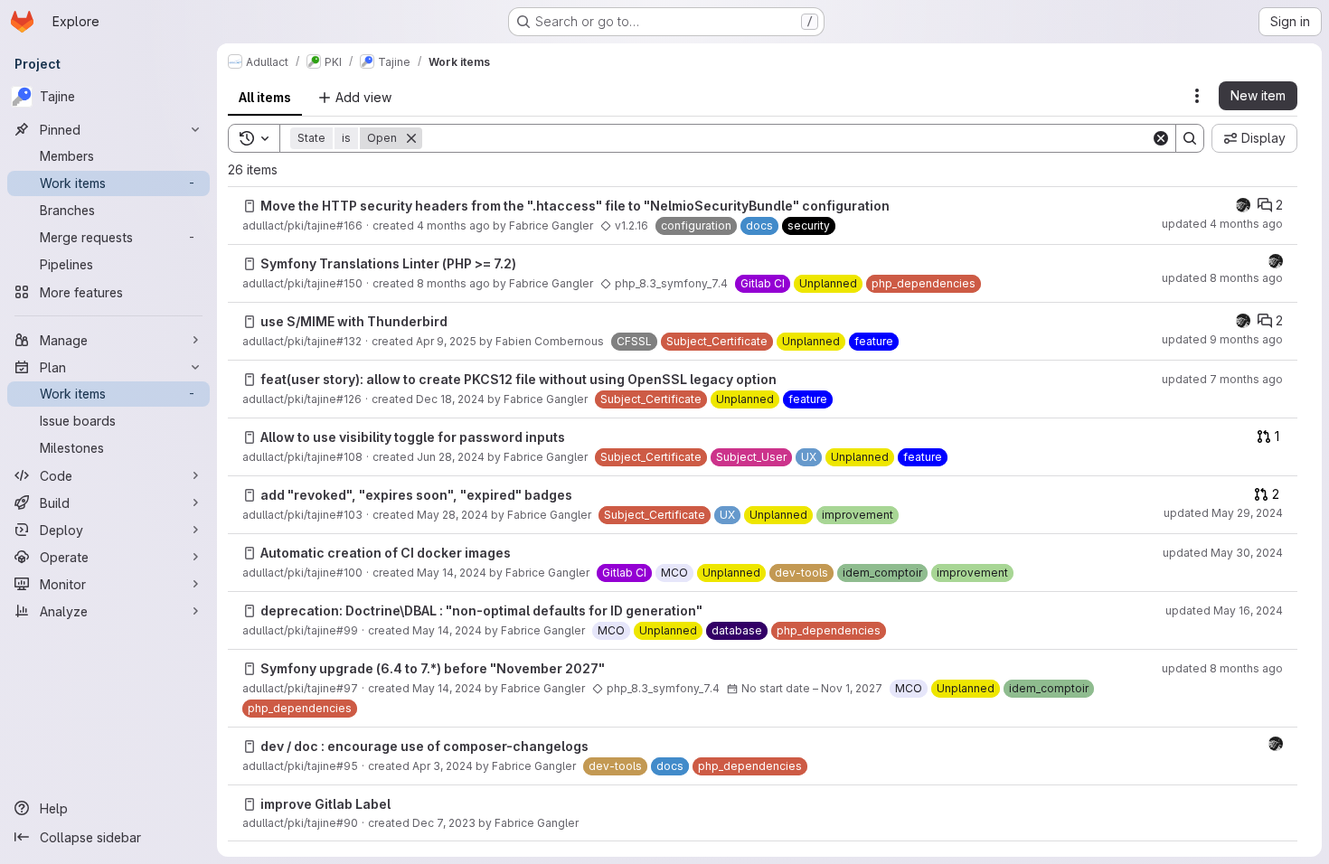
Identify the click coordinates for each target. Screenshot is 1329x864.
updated (1222, 223)
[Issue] (249, 206)
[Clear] (1161, 138)
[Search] (1189, 138)
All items (265, 97)
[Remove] (411, 138)
